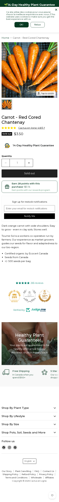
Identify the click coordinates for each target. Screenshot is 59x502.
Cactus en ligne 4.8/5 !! (31, 127)
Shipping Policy (10, 474)
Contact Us (48, 471)
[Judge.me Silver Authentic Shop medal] (29, 296)
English (28, 461)
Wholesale (36, 477)
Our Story (7, 471)
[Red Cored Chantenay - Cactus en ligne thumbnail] (7, 105)
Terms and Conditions (16, 477)
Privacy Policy (46, 474)
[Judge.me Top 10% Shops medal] (44, 296)
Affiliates (49, 477)
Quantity (7, 156)
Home (5, 37)
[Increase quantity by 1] (29, 163)
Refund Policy (29, 474)
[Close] (56, 9)
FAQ (37, 471)
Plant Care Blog (23, 471)
